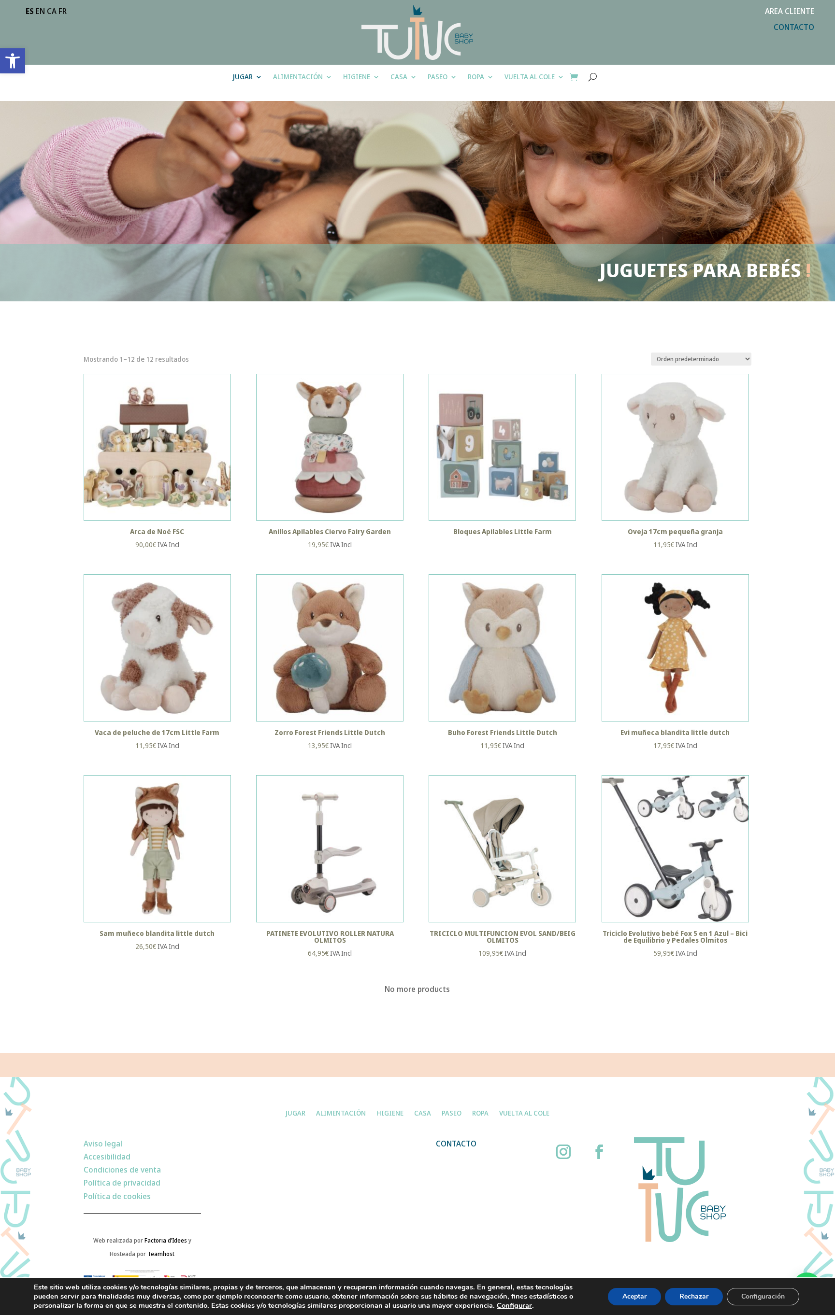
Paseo (437, 77)
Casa (398, 77)
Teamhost (160, 1254)
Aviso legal (103, 1143)
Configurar (514, 1305)
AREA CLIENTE (789, 11)
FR (62, 11)
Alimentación (298, 77)
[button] (12, 60)
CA (52, 11)
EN (40, 11)
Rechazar (693, 1296)
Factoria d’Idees (165, 1240)
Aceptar (634, 1296)
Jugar (243, 77)
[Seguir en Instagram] (563, 1151)
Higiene (356, 77)
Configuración (763, 1296)
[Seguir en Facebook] (599, 1151)
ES (30, 11)
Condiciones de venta (122, 1169)
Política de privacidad (122, 1182)
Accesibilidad (107, 1156)
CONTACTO (794, 27)
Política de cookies (117, 1196)
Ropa (476, 77)
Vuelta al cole (529, 77)
